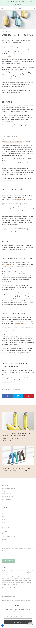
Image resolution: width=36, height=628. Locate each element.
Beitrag (9, 56)
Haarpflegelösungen (7, 382)
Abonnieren (18, 622)
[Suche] (31, 8)
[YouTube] (14, 587)
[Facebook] (2, 587)
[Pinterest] (10, 587)
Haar (3, 516)
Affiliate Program (6, 539)
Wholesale (4, 531)
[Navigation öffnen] (2, 8)
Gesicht (4, 514)
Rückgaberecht (5, 491)
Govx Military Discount (7, 534)
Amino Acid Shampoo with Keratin (15, 199)
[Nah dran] (32, 604)
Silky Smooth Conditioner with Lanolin (23, 323)
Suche (3, 519)
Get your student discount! (8, 536)
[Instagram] (6, 587)
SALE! (3, 522)
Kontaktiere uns (5, 502)
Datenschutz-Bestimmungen (8, 488)
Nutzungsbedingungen (7, 496)
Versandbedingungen (7, 493)
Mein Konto (5, 485)
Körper (3, 511)
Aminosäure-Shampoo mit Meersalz (13, 141)
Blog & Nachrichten (7, 499)
